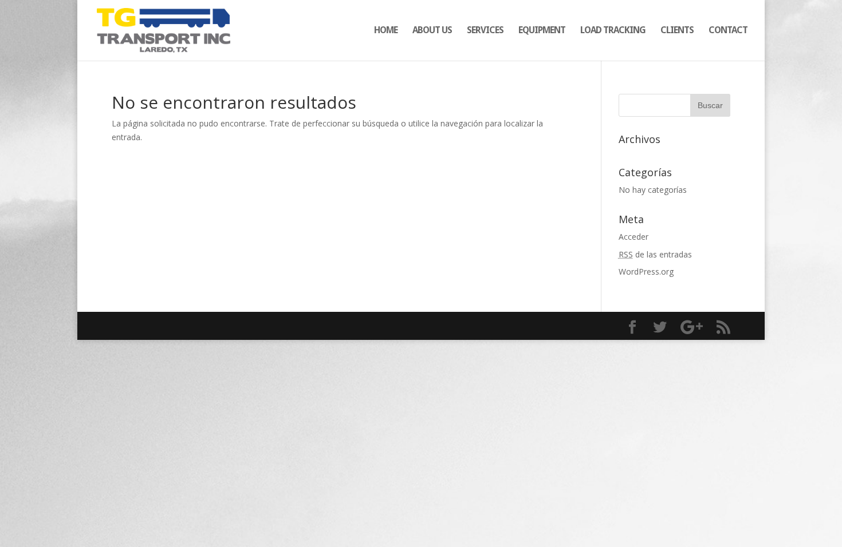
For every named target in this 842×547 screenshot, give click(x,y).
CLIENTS (677, 30)
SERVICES (485, 30)
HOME (386, 30)
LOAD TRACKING (613, 30)
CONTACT (728, 30)
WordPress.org (646, 271)
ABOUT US (432, 30)
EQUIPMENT (541, 30)
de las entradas (655, 254)
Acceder (633, 236)
